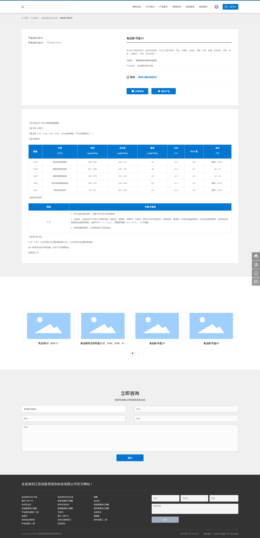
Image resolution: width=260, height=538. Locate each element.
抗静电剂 (97, 512)
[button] (116, 38)
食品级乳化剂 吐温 (65, 497)
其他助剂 (61, 523)
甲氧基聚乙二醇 (28, 523)
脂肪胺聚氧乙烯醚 (101, 508)
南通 (223, 534)
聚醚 (96, 497)
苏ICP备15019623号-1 (190, 534)
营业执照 (234, 534)
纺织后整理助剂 (64, 520)
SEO (228, 534)
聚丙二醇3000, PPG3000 (81, 343)
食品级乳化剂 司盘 (50, 18)
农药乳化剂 (26, 504)
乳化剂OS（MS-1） (135, 343)
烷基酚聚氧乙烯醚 (29, 508)
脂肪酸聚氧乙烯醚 (65, 508)
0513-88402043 (147, 77)
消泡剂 (60, 512)
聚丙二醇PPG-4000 (27, 343)
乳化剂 (97, 501)
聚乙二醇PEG (63, 516)
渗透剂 (24, 516)
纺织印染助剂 (63, 504)
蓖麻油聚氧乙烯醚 (65, 501)
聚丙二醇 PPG (27, 501)
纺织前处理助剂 (28, 520)
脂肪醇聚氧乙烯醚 (101, 504)
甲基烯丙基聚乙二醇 (30, 512)
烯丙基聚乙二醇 (100, 520)
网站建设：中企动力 (212, 534)
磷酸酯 (97, 516)
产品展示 (34, 18)
